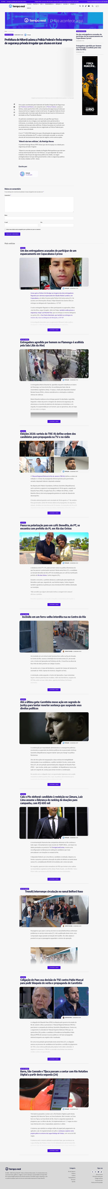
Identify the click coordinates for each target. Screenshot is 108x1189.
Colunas (29, 4)
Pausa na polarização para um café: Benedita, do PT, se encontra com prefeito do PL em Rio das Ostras (65, 1)
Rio (41, 4)
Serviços (58, 4)
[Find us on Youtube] (89, 6)
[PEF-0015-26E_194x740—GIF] (89, 85)
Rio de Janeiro (11, 31)
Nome (6, 215)
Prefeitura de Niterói (27, 107)
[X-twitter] (92, 1172)
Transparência (49, 4)
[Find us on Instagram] (83, 6)
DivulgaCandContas (58, 847)
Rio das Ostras (42, 575)
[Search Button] (92, 6)
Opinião (72, 4)
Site (41, 222)
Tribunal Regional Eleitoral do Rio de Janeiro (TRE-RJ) (48, 476)
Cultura (65, 4)
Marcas (29, 8)
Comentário (8, 195)
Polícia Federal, (52, 107)
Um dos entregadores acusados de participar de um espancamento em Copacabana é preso (89, 36)
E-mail (6, 222)
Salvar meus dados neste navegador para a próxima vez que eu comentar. (23, 229)
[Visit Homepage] (17, 6)
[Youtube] (98, 1172)
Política (35, 4)
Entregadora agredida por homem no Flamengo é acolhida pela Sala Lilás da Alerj (88, 48)
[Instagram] (95, 1172)
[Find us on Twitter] (80, 6)
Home (6, 31)
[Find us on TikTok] (85, 6)
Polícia (23, 248)
